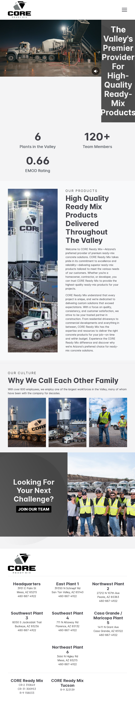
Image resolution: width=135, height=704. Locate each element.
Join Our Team (33, 509)
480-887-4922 (27, 596)
